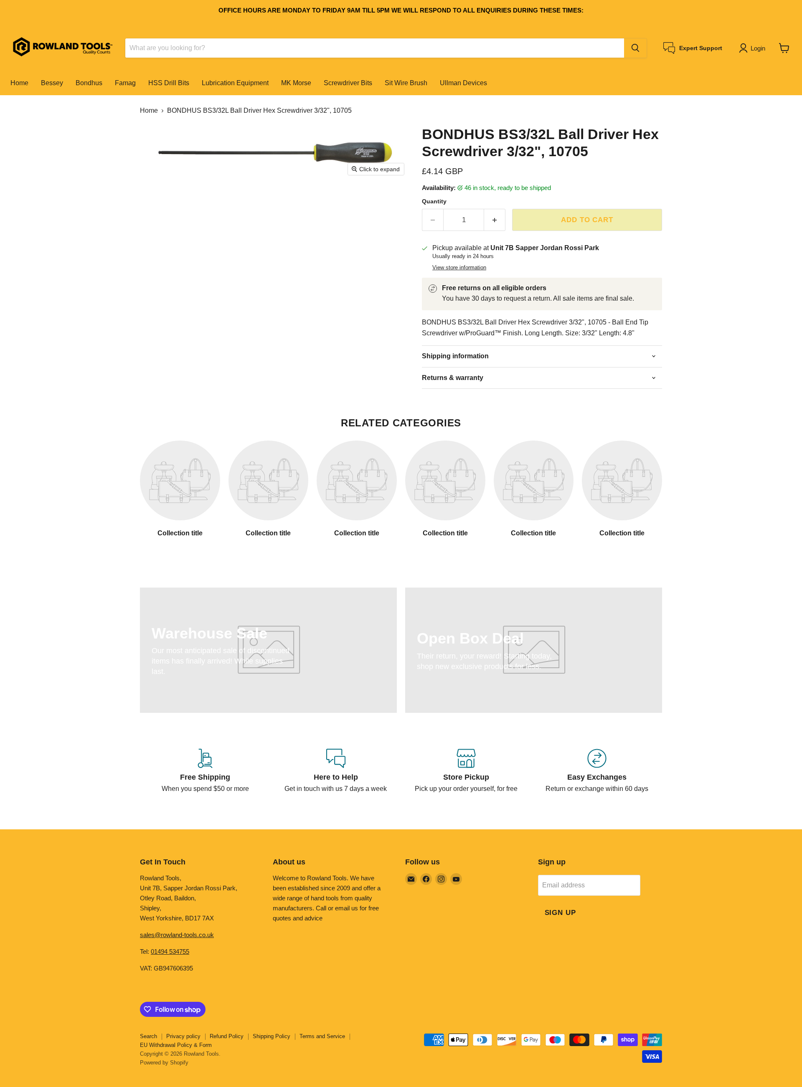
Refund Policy (227, 1036)
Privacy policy (183, 1036)
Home (19, 82)
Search (148, 1036)
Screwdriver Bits (348, 82)
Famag (125, 82)
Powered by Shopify (164, 1062)
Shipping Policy (271, 1036)
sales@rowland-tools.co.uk (177, 934)
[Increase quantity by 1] (494, 220)
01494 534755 (170, 951)
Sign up (560, 913)
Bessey (52, 82)
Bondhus (89, 82)
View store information (459, 268)
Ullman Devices (463, 82)
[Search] (635, 48)
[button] (754, 48)
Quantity (434, 201)
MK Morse (296, 82)
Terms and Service (322, 1036)
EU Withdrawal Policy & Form (176, 1045)
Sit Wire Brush (406, 82)
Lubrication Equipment (235, 82)
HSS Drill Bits (168, 82)
